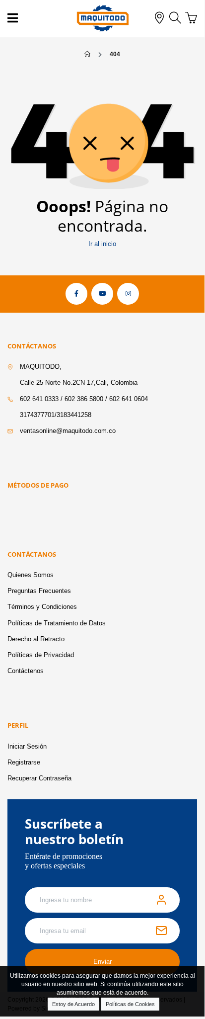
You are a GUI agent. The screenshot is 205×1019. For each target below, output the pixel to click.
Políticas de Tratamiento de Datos (56, 623)
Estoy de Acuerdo (73, 1004)
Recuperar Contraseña (39, 778)
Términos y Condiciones (42, 606)
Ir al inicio (102, 244)
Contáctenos (25, 671)
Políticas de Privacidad (40, 655)
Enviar (102, 961)
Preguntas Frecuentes (39, 590)
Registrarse (23, 762)
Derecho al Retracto (36, 639)
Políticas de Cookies (130, 1004)
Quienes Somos (30, 575)
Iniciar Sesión (27, 746)
